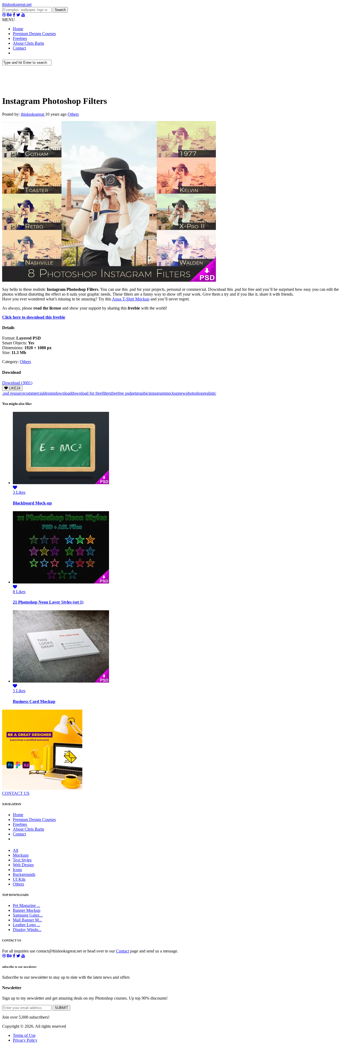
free (114, 393)
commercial (34, 393)
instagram (157, 393)
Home (18, 29)
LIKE (14, 388)
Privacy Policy (25, 1040)
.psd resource (13, 393)
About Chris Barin (28, 43)
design (49, 393)
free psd (124, 393)
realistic (209, 393)
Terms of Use (24, 1035)
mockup (171, 393)
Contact (19, 48)
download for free (87, 393)
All (15, 850)
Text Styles (22, 860)
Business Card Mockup (34, 701)
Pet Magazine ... (26, 905)
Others (73, 114)
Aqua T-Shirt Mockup (130, 299)
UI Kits (19, 879)
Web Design (23, 865)
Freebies (20, 38)
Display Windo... (27, 929)
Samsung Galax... (28, 915)
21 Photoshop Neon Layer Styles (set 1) (48, 602)
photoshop (194, 393)
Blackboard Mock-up (32, 503)
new (182, 393)
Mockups (21, 855)
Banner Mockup (26, 910)
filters (106, 393)
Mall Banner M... (27, 920)
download (63, 393)
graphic (142, 393)
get (133, 393)
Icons (17, 869)
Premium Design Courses (34, 33)
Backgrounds (24, 874)
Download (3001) (17, 383)
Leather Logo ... (26, 924)
